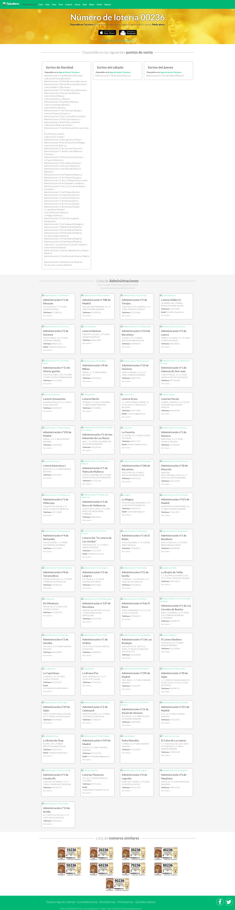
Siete (91, 4)
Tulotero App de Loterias (60, 902)
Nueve (108, 4)
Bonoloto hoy (108, 902)
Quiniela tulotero (145, 902)
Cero (40, 4)
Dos (54, 4)
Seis (85, 4)
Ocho (99, 4)
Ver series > (48, 316)
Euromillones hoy (87, 902)
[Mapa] (55, 295)
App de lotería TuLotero (69, 72)
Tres (60, 4)
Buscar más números (117, 40)
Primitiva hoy (125, 902)
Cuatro (68, 4)
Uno (48, 4)
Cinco (77, 4)
